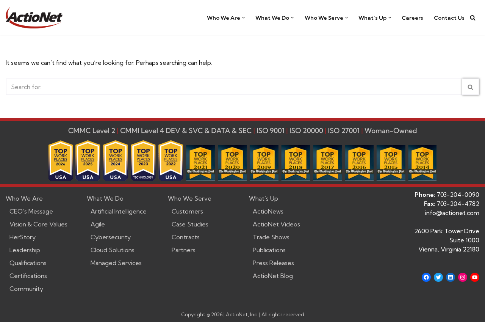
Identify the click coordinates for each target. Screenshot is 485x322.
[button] (243, 17)
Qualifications (28, 263)
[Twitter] (438, 277)
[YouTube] (474, 277)
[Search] (473, 17)
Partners (184, 250)
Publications (269, 250)
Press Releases (273, 263)
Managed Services (116, 263)
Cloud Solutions (113, 250)
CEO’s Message (31, 211)
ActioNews (268, 211)
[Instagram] (462, 277)
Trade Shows (271, 237)
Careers (412, 17)
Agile (98, 224)
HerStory (22, 237)
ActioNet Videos (276, 224)
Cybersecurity (111, 237)
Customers (187, 211)
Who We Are (24, 198)
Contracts (186, 237)
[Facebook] (426, 277)
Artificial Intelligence (119, 211)
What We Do (105, 198)
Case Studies (190, 224)
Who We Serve (189, 198)
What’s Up (263, 198)
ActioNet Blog (273, 276)
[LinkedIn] (450, 277)
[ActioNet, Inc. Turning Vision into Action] (34, 17)
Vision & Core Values (38, 224)
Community (26, 288)
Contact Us (449, 17)
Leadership (24, 250)
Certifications (28, 276)
